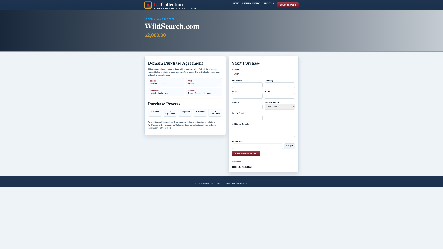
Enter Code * (237, 142)
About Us (269, 3)
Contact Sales (288, 5)
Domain (235, 70)
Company (269, 81)
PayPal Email (238, 113)
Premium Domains (251, 3)
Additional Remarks (240, 124)
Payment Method (272, 102)
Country (235, 102)
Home (236, 3)
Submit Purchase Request (246, 153)
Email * (235, 91)
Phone (267, 91)
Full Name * (237, 81)
